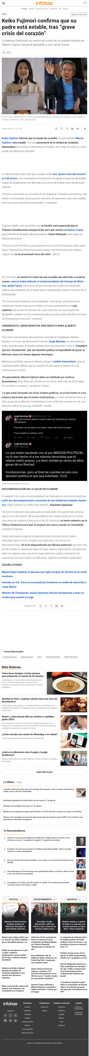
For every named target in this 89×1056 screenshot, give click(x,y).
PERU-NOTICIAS (53, 657)
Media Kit (61, 1025)
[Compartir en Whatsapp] (56, 128)
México (27, 1025)
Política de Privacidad (78, 1013)
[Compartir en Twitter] (67, 128)
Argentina (27, 1011)
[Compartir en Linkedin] (72, 128)
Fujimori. (70, 345)
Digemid (66, 9)
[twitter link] (10, 1015)
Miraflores (53, 9)
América (27, 1007)
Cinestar (32, 9)
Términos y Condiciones (78, 1008)
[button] (3, 3)
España (27, 1018)
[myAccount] (85, 3)
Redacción (44, 1007)
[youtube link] (5, 1020)
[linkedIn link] (15, 1020)
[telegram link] (10, 1020)
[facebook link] (5, 1015)
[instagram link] (15, 1015)
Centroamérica (27, 1029)
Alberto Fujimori (9, 657)
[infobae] (44, 3)
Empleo (44, 1011)
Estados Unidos (27, 1022)
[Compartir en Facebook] (61, 128)
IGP (60, 9)
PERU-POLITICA (70, 657)
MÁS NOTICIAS (44, 772)
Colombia (27, 1014)
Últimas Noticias (27, 1033)
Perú (4, 14)
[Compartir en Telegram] (77, 128)
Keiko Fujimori (27, 657)
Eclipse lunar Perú (42, 9)
